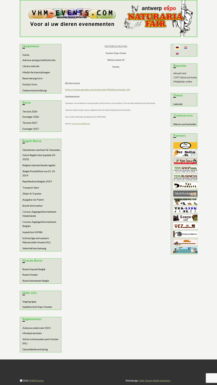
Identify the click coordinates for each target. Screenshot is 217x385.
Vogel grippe (29, 301)
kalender (178, 103)
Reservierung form (32, 78)
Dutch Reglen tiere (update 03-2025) (39, 157)
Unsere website (30, 66)
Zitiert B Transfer (31, 193)
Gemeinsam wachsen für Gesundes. (41, 149)
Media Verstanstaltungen (36, 72)
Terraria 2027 (29, 122)
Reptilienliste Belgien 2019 (37, 181)
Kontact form (29, 84)
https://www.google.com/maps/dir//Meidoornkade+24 (97, 89)
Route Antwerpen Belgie (35, 280)
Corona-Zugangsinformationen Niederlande (39, 213)
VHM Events (36, 380)
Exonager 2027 (30, 128)
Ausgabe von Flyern (33, 199)
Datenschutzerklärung (34, 90)
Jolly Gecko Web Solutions (154, 380)
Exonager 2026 (30, 116)
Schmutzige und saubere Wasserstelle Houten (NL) (36, 240)
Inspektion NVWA (32, 232)
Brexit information (32, 205)
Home (25, 54)
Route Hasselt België (33, 269)
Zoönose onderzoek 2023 (36, 327)
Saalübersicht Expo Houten (37, 306)
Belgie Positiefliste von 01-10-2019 (39, 173)
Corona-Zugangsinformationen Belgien (39, 223)
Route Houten (30, 274)
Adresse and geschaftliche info (39, 60)
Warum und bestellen (184, 124)
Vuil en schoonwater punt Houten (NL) (40, 341)
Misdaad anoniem (32, 333)
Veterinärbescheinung (34, 248)
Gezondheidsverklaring (35, 349)
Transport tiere (30, 187)
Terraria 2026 (29, 111)
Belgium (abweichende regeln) (38, 165)
